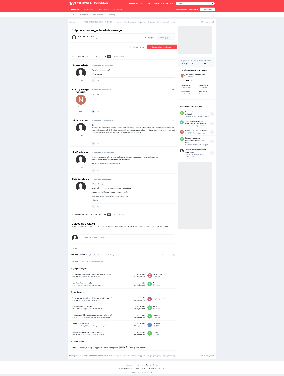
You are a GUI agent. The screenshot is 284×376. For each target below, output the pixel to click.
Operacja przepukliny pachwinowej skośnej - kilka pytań (92, 315)
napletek (143, 348)
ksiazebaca (189, 116)
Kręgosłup (95, 39)
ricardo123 (79, 317)
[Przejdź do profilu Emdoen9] (149, 333)
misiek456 (188, 133)
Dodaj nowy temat (137, 47)
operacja (83, 348)
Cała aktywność (88, 9)
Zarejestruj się (207, 9)
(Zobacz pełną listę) (168, 255)
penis (123, 347)
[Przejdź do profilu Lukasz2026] (149, 325)
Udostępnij (150, 38)
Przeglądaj (75, 9)
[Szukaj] (212, 3)
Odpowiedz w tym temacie (162, 47)
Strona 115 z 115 (119, 56)
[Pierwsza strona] (72, 56)
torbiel (105, 348)
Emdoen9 (79, 334)
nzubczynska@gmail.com (80, 90)
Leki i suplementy (168, 3)
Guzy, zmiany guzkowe (101, 326)
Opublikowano (102, 65)
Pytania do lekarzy (137, 3)
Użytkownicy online (98, 15)
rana (137, 348)
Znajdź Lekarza (103, 9)
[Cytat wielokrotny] (93, 80)
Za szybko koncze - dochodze (196, 131)
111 (91, 56)
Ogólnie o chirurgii (96, 285)
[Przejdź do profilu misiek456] (182, 132)
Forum (72, 15)
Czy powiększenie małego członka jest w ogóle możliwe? (92, 274)
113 (100, 56)
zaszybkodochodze (160, 274)
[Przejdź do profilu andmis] (182, 122)
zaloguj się (142, 226)
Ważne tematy (118, 9)
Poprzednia (79, 56)
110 (87, 56)
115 (109, 56)
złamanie (75, 347)
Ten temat (203, 3)
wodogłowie (113, 348)
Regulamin (129, 365)
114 (105, 56)
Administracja (83, 15)
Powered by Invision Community (142, 372)
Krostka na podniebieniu (80, 324)
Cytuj (98, 81)
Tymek (78, 285)
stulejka (90, 348)
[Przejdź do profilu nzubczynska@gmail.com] (81, 100)
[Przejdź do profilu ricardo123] (149, 316)
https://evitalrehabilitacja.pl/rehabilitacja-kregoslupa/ (111, 159)
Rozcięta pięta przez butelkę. (82, 283)
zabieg (131, 347)
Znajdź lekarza (153, 3)
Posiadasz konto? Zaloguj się (186, 9)
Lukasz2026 (80, 326)
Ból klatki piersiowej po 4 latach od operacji (87, 332)
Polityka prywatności (143, 365)
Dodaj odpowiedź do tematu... (94, 238)
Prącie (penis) (95, 276)
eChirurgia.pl (101, 3)
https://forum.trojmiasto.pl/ (101, 70)
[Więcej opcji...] (173, 65)
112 (96, 56)
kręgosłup (98, 348)
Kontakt (155, 365)
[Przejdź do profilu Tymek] (149, 284)
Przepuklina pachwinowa (101, 317)
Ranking (112, 15)
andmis (78, 276)
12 (82, 111)
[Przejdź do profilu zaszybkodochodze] (149, 275)
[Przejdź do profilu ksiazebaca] (182, 113)
